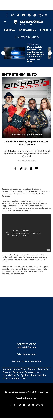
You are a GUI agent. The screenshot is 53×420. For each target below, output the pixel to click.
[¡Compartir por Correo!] (36, 168)
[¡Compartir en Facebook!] (15, 168)
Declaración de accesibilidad (26, 361)
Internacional (27, 30)
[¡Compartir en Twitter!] (21, 168)
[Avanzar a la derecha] (50, 30)
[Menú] (5, 22)
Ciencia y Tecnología (13, 372)
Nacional (9, 30)
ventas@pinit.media (26, 347)
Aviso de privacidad (26, 354)
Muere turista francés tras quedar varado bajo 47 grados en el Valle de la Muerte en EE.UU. (35, 54)
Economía (43, 369)
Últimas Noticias (38, 375)
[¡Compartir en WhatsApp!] (26, 168)
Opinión (24, 375)
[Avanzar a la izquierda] (3, 53)
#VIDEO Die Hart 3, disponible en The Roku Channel (26, 143)
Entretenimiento (19, 74)
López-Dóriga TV (11, 375)
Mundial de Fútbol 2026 (14, 378)
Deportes (45, 30)
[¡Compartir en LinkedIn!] (31, 168)
